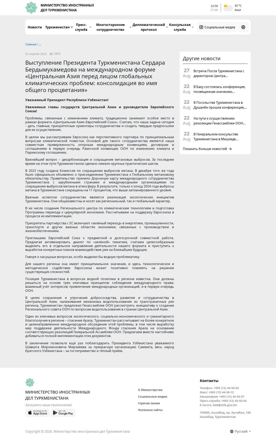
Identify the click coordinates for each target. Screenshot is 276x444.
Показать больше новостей (205, 149)
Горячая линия (149, 403)
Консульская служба (180, 27)
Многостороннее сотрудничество (110, 27)
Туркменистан (57, 27)
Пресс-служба (81, 27)
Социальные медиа (219, 27)
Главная (31, 44)
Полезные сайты (150, 410)
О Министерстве (150, 390)
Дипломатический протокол (149, 27)
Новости (35, 27)
